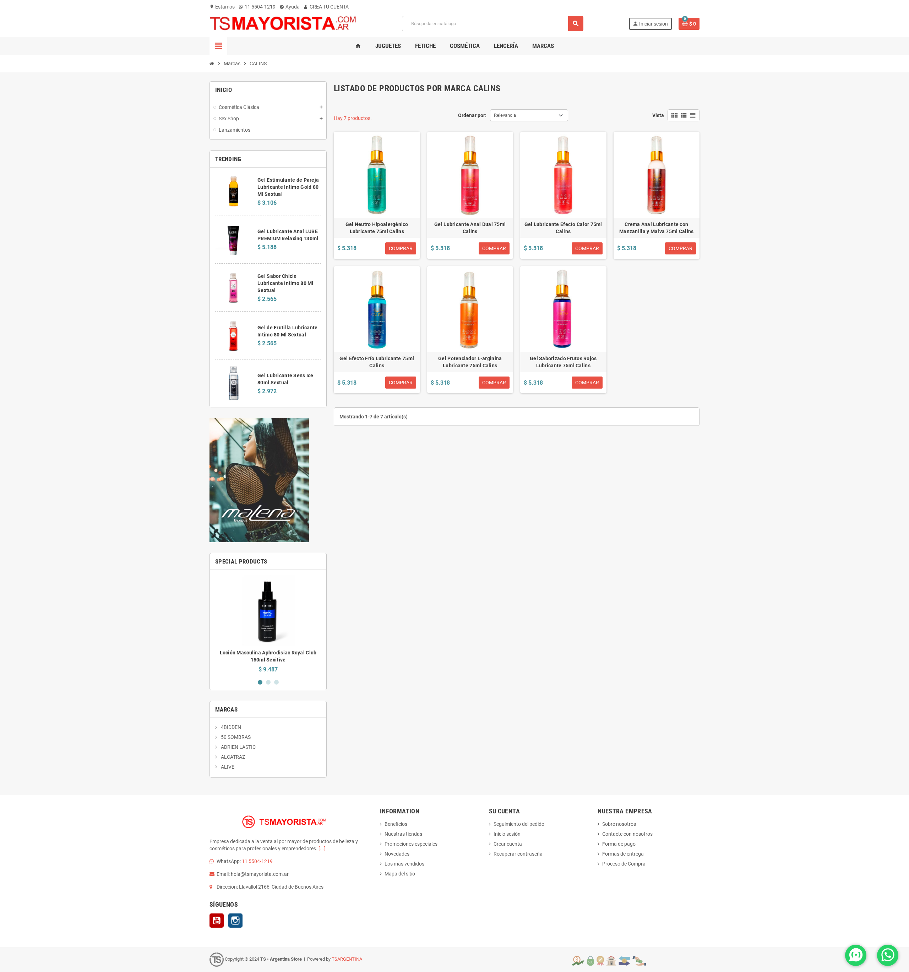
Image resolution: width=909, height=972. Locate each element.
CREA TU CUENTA (329, 7)
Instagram (235, 920)
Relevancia (505, 115)
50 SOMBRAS (235, 737)
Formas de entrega (623, 854)
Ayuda (292, 7)
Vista (658, 115)
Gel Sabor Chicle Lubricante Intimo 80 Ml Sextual (285, 283)
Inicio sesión (507, 834)
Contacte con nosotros (627, 834)
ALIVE (227, 767)
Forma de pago (619, 844)
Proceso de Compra (624, 864)
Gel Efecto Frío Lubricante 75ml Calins (376, 362)
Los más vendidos (404, 864)
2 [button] (268, 682)
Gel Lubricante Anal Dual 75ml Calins (470, 227)
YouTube (216, 920)
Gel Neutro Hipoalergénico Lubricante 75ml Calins (376, 227)
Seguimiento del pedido (519, 824)
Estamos (222, 7)
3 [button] (276, 682)
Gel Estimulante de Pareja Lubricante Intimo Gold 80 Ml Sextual (288, 187)
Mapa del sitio (400, 874)
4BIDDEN (230, 727)
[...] (322, 848)
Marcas (226, 709)
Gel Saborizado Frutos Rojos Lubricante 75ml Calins (563, 362)
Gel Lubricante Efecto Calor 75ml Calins (563, 227)
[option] (268, 624)
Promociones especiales (411, 844)
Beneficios (396, 824)
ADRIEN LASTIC (238, 747)
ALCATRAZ (232, 757)
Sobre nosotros (619, 824)
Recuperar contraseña (518, 854)
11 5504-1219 (260, 7)
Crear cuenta (508, 844)
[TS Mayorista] (282, 23)
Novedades (397, 854)
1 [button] (260, 682)
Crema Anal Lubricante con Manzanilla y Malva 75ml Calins (656, 227)
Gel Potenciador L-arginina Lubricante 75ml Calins (470, 362)
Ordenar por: (472, 115)
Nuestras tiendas (403, 834)
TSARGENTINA (347, 959)
